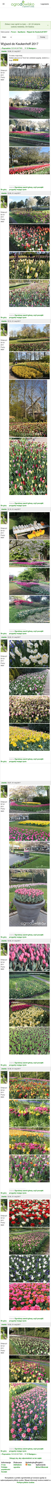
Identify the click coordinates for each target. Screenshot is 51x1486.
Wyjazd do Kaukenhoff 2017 (37, 32)
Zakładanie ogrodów (18, 1466)
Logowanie (45, 4)
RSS (29, 1465)
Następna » (33, 48)
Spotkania (21, 32)
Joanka (4, 51)
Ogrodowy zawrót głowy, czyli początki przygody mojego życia (26, 188)
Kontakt (4, 1472)
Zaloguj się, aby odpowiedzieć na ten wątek (25, 1458)
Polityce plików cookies (25, 1482)
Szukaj (42, 37)
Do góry (4, 189)
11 (25, 48)
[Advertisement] (25, 14)
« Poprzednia (5, 48)
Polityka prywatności (5, 1468)
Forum (13, 32)
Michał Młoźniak (42, 1467)
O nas (3, 1465)
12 (27, 48)
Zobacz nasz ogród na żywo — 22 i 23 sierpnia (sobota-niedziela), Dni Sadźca (22, 25)
